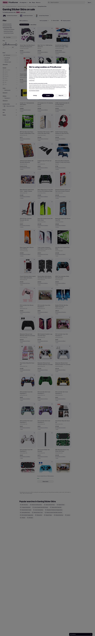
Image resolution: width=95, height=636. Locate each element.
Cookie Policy (32, 80)
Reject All (61, 95)
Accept (48, 95)
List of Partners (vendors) (34, 90)
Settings (35, 95)
